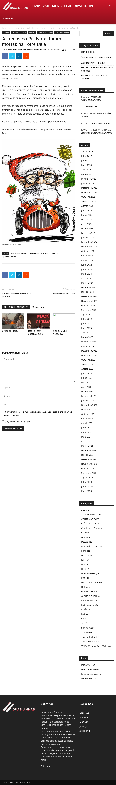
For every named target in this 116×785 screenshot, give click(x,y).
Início (4, 28)
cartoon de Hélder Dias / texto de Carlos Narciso (26, 49)
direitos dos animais (19, 253)
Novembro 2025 (89, 192)
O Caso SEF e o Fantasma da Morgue (16, 295)
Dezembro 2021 (89, 405)
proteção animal (9, 257)
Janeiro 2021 (87, 454)
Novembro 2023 (89, 300)
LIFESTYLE (78, 6)
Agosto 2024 (87, 260)
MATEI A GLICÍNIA (94, 106)
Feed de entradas (90, 669)
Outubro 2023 (88, 305)
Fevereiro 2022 (88, 396)
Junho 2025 (87, 214)
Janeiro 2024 (87, 291)
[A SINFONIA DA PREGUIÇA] (64, 321)
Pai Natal (54, 253)
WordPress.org (88, 678)
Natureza (32, 32)
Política (85, 614)
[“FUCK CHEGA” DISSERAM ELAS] (38, 321)
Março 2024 (87, 282)
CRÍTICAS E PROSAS (91, 523)
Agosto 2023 (87, 314)
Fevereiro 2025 (88, 233)
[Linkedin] (19, 56)
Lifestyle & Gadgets (28, 28)
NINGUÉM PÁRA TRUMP (101, 123)
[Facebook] (5, 56)
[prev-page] (4, 340)
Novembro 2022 (89, 355)
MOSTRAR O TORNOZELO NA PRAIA (96, 133)
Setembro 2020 (89, 472)
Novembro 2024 (89, 246)
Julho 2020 (86, 482)
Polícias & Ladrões (90, 605)
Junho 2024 (87, 269)
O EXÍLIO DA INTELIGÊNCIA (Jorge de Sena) (97, 69)
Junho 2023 (87, 323)
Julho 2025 (86, 210)
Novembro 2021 (89, 409)
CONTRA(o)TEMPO (90, 519)
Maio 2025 (86, 219)
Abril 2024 (86, 278)
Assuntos (13, 28)
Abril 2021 (86, 441)
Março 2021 (87, 445)
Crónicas (88, 6)
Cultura (85, 532)
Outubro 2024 (88, 251)
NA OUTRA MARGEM (91, 582)
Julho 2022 (86, 373)
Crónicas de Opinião (45, 32)
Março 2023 (87, 337)
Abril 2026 (86, 169)
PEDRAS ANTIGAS (90, 600)
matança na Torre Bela (39, 253)
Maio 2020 (86, 491)
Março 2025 (87, 228)
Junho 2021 (87, 432)
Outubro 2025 (88, 196)
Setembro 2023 (89, 310)
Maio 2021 (86, 436)
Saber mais (46, 766)
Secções (85, 623)
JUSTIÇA (55, 6)
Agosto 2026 (87, 151)
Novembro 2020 (89, 463)
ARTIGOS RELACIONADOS (16, 307)
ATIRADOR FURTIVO (91, 514)
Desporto (85, 537)
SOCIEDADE (66, 6)
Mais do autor (38, 307)
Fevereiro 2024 (88, 287)
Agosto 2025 (87, 205)
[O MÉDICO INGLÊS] (13, 321)
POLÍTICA (36, 6)
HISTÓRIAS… (87, 555)
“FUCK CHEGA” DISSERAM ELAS (96, 57)
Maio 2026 (86, 165)
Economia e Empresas (92, 546)
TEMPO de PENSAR (90, 636)
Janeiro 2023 (87, 346)
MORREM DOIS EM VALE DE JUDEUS (94, 77)
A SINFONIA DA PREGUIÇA (93, 63)
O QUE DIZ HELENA (90, 596)
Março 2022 (87, 391)
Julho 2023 (86, 319)
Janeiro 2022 (87, 400)
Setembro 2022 (89, 364)
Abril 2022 (86, 386)
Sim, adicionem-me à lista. (17, 421)
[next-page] (9, 340)
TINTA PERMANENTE (91, 641)
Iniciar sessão (88, 664)
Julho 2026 (86, 156)
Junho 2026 (87, 160)
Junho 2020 (87, 486)
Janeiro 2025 (87, 237)
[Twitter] (12, 56)
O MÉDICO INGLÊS (10, 331)
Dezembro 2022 (89, 350)
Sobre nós (8, 18)
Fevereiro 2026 (88, 178)
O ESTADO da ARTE (62, 32)
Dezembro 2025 (89, 187)
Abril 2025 (86, 224)
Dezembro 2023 (89, 296)
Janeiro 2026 (87, 183)
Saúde (84, 618)
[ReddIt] (26, 56)
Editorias (85, 550)
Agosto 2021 (87, 423)
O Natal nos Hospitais (64, 293)
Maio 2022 (86, 382)
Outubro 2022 (88, 359)
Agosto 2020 (87, 477)
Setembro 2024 (89, 255)
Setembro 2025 (89, 201)
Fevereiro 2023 (88, 341)
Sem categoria (88, 627)
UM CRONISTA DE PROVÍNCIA (96, 645)
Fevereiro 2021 (88, 450)
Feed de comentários (91, 673)
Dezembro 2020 (89, 459)
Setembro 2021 (89, 418)
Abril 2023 (86, 332)
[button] (110, 6)
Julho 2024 (86, 264)
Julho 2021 (86, 427)
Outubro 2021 (88, 414)
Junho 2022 (87, 377)
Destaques (86, 541)
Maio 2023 (86, 328)
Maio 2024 (86, 273)
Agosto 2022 (87, 368)
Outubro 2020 (88, 468)
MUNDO (46, 6)
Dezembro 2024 (89, 242)
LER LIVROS (87, 564)
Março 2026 (87, 174)
